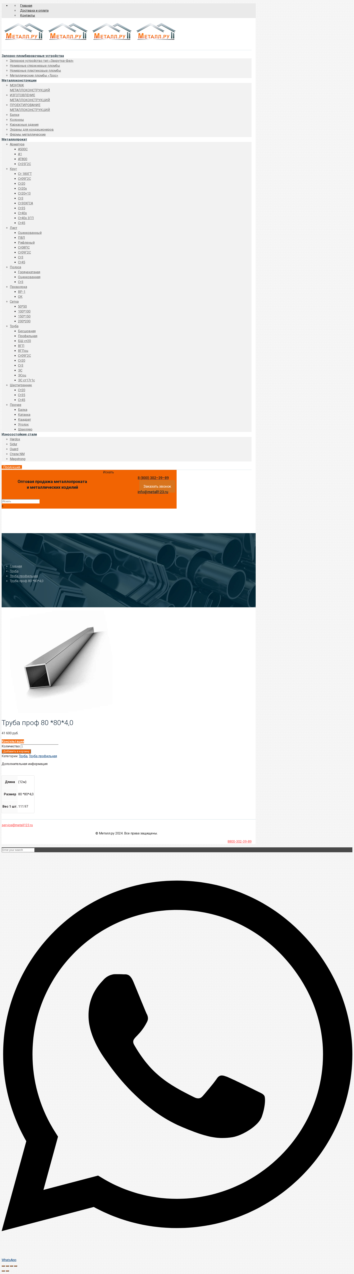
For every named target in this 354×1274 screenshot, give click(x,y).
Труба (14, 571)
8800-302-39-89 (240, 841)
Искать (108, 472)
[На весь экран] (11, 1266)
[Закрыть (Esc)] (3, 1266)
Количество (11, 746)
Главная (26, 6)
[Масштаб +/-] (15, 1266)
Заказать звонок (157, 486)
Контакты (27, 15)
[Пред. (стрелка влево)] (3, 1271)
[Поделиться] (7, 1266)
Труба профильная (24, 576)
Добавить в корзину (16, 751)
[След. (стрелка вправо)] (7, 1271)
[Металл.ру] (90, 41)
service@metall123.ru (17, 825)
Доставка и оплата (34, 10)
